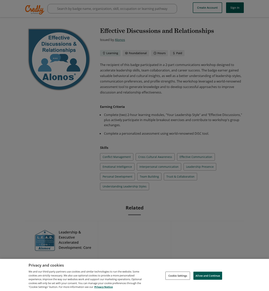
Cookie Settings (177, 275)
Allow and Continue (208, 275)
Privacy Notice (103, 287)
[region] (134, 275)
